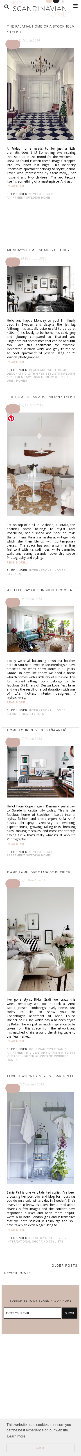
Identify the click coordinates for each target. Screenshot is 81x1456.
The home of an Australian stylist (41, 397)
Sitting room (18, 714)
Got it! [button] (40, 1448)
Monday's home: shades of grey (38, 250)
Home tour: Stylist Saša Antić (37, 730)
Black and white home (48, 370)
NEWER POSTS (17, 1273)
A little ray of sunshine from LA (39, 590)
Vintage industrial (23, 1056)
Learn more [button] (16, 1436)
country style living (47, 1238)
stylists (36, 194)
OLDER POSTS (65, 1265)
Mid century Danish (43, 1052)
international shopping (27, 1241)
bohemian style (42, 1049)
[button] (13, 44)
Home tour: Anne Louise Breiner (38, 872)
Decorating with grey (26, 373)
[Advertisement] (40, 1379)
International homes (47, 570)
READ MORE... (17, 186)
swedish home (38, 197)
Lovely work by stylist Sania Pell (40, 1076)
